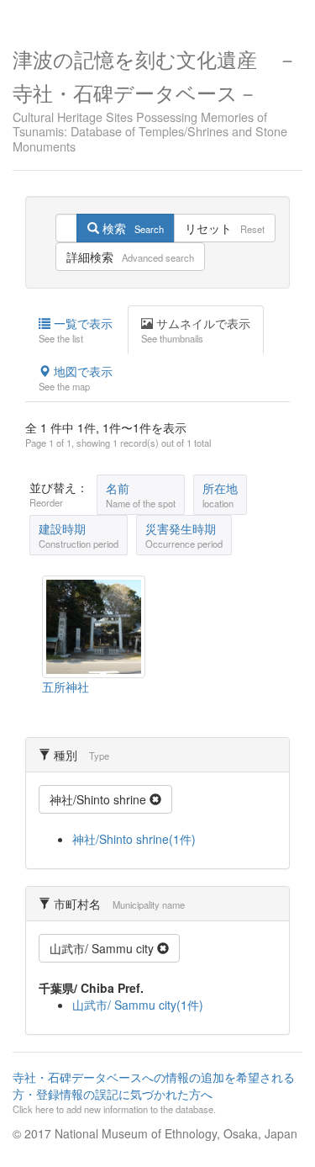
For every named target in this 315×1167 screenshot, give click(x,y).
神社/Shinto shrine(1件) (134, 838)
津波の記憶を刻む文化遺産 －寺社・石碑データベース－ (155, 98)
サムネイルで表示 (195, 330)
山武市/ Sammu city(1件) (137, 1004)
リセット (225, 228)
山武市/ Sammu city (103, 948)
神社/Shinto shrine (100, 799)
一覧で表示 (76, 330)
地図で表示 (76, 378)
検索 (131, 228)
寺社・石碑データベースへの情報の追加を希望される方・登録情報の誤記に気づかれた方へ (154, 1092)
